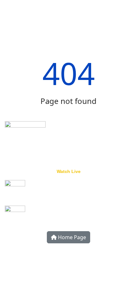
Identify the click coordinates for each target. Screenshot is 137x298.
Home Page (71, 237)
